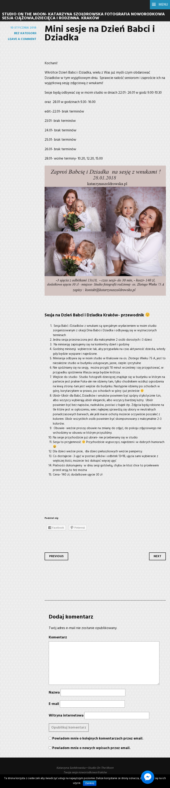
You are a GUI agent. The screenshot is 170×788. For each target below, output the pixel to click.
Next (157, 556)
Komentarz (58, 637)
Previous (56, 556)
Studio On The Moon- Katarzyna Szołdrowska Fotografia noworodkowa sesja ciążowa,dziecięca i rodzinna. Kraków (83, 16)
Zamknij (89, 783)
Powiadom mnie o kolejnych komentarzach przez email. (97, 738)
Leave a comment (22, 39)
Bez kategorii (25, 33)
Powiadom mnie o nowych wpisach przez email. (91, 748)
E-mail (54, 704)
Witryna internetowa (66, 715)
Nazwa (54, 692)
